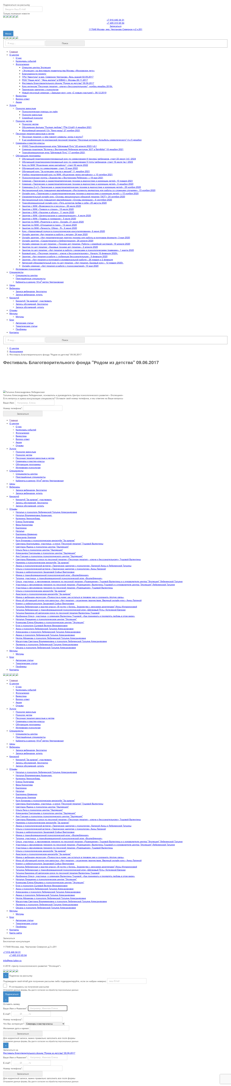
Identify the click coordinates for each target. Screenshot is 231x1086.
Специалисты (16, 272)
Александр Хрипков (26, 537)
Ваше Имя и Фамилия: (15, 1008)
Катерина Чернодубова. (28, 518)
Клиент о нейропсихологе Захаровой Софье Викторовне (45, 603)
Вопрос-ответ (23, 98)
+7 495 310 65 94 (115, 22)
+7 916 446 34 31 (115, 19)
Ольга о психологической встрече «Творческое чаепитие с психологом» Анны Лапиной (61, 568)
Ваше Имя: (8, 402)
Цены (12, 285)
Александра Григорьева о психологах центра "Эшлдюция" (46, 552)
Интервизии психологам (28, 268)
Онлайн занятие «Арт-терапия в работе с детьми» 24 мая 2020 (55, 234)
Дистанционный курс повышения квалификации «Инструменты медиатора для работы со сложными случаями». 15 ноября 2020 (88, 190)
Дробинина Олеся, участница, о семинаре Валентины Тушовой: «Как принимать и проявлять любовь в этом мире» (75, 616)
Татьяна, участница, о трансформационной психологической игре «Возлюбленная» (59, 578)
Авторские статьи (24, 322)
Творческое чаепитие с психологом (40, 89)
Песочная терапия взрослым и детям (35, 133)
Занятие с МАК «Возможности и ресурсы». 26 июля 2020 (51, 205)
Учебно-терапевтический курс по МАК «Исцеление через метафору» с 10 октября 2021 (67, 174)
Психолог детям (24, 120)
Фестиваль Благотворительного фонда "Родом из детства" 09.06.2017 (58, 83)
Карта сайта (15, 932)
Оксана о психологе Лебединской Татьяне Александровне (46, 647)
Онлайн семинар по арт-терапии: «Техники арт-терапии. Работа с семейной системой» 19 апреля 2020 (76, 243)
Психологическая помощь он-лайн (40, 111)
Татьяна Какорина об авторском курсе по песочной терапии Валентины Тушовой (57, 612)
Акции (19, 101)
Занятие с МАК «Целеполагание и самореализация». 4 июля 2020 (56, 215)
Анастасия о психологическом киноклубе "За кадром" (43, 593)
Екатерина (21, 527)
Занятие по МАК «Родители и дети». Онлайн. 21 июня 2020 (53, 221)
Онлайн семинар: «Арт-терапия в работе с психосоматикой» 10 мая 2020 (60, 265)
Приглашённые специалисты (31, 278)
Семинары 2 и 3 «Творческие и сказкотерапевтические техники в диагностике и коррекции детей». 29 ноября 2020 (81, 187)
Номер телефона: (12, 408)
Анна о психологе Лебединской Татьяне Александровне (45, 628)
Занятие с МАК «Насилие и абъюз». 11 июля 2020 (48, 212)
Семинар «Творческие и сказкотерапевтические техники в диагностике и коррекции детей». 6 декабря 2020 (77, 183)
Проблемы (21, 329)
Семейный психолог (32, 117)
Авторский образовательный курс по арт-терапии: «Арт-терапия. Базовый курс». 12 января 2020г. (73, 262)
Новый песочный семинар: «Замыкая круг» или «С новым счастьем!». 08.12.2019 (64, 92)
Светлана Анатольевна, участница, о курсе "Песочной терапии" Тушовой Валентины (59, 543)
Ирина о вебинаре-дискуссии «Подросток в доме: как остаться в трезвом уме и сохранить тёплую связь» (70, 597)
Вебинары (14, 288)
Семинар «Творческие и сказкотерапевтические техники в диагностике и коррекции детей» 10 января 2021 (77, 180)
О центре (14, 54)
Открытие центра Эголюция (36, 67)
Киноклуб (14, 297)
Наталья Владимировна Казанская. (34, 515)
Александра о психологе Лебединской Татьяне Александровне (48, 631)
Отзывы (13, 310)
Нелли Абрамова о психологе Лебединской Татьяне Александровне (51, 638)
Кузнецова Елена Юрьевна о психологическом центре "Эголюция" (50, 622)
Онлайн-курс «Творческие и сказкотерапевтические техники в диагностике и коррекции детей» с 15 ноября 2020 (80, 193)
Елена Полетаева (25, 521)
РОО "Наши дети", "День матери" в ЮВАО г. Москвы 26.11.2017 (55, 79)
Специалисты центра (27, 275)
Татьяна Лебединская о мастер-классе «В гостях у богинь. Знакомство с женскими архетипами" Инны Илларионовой (76, 606)
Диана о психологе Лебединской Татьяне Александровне (45, 634)
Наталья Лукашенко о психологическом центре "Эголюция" (46, 619)
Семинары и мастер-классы (30, 142)
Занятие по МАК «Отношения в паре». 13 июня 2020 (49, 224)
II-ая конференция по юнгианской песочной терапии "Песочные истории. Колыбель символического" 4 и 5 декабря (82, 139)
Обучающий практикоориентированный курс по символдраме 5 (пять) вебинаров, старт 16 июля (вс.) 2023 (77, 161)
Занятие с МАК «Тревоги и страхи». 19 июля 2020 (48, 209)
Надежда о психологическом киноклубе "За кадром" (42, 562)
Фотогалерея (22, 64)
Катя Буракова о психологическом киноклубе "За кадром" (45, 540)
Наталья (20, 530)
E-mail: (7, 1013)
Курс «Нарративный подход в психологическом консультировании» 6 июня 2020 (63, 231)
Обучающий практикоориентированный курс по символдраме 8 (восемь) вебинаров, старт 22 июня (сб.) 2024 (79, 158)
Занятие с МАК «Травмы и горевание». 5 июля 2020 (49, 218)
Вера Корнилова (24, 524)
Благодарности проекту (34, 73)
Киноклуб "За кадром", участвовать (34, 300)
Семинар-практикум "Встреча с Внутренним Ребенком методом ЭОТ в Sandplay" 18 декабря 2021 (73, 149)
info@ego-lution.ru (12, 960)
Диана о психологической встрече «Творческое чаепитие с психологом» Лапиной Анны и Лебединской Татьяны (73, 565)
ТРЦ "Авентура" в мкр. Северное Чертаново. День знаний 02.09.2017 (58, 76)
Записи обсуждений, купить (30, 307)
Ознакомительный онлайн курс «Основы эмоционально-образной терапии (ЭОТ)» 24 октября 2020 (73, 196)
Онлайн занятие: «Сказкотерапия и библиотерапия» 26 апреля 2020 (57, 240)
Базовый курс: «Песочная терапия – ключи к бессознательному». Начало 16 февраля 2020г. (70, 253)
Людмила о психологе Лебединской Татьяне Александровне (47, 644)
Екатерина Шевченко (26, 534)
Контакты (14, 332)
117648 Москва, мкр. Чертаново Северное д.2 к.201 (115, 29)
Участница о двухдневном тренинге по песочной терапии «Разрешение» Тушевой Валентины (64, 587)
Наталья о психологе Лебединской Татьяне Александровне (46, 512)
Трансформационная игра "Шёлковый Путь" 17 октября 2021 (53, 152)
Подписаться (12, 994)
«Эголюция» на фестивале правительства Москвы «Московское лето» (58, 70)
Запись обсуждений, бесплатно (32, 303)
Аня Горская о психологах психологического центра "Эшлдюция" (49, 556)
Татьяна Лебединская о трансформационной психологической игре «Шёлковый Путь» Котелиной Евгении (71, 609)
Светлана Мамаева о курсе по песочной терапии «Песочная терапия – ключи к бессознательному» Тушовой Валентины (78, 559)
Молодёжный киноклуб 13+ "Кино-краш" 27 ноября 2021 (51, 130)
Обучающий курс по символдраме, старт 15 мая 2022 (50, 168)
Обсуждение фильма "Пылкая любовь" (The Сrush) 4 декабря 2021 (57, 127)
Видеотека (21, 95)
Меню (9, 34)
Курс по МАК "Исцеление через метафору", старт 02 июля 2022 (55, 165)
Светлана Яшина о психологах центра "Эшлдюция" (42, 546)
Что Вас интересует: (14, 1023)
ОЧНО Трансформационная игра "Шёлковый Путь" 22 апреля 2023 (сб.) (59, 146)
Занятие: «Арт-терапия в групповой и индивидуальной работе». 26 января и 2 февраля (67, 259)
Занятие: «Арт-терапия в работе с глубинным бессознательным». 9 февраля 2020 (64, 256)
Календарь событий (26, 61)
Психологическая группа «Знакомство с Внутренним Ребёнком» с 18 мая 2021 (62, 177)
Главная (13, 51)
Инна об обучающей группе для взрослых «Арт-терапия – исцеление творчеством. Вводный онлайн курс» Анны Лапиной (79, 600)
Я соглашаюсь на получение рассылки (28, 986)
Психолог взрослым (26, 108)
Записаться (115, 26)
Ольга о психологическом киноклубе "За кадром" (41, 590)
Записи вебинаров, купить (29, 294)
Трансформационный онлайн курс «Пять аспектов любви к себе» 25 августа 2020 (64, 202)
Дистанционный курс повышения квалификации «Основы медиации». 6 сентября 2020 (67, 199)
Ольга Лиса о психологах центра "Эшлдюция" (39, 549)
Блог (11, 319)
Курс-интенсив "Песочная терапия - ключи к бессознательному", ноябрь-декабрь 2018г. (67, 86)
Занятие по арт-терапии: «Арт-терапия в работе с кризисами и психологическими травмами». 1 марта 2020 (78, 250)
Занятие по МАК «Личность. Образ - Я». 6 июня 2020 (49, 228)
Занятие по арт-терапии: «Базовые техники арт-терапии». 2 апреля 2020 (60, 246)
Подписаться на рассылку (16, 4)
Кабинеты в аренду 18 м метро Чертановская (40, 281)
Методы (13, 313)
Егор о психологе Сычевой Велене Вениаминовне (42, 625)
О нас (19, 57)
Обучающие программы (28, 155)
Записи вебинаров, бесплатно (31, 291)
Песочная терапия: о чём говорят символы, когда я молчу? (52, 136)
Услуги (12, 105)
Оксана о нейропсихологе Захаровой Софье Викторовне (45, 571)
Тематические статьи (26, 326)
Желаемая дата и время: (16, 1028)
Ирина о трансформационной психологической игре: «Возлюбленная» (52, 575)
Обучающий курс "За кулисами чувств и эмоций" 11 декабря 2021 (56, 171)
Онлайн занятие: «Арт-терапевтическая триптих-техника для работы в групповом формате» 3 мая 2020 (76, 237)
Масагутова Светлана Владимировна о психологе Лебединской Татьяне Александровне (61, 641)
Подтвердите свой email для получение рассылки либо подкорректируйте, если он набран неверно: (55, 981)
